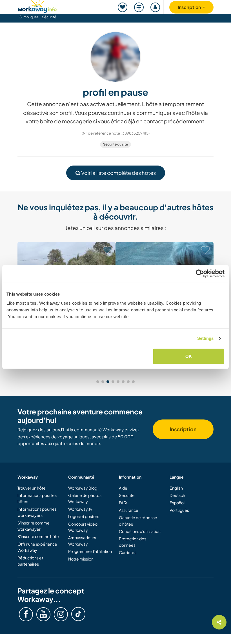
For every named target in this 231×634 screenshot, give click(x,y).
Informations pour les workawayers (37, 512)
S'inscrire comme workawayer (33, 526)
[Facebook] (26, 614)
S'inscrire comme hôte (38, 536)
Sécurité (49, 17)
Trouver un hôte (31, 487)
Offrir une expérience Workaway (37, 547)
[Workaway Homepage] (37, 5)
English (176, 487)
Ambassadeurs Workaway (82, 540)
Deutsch (177, 495)
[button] (97, 381)
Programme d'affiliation (90, 551)
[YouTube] (43, 614)
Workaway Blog (82, 487)
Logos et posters (83, 516)
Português (179, 510)
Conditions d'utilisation (140, 531)
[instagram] (61, 614)
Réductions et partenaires (30, 560)
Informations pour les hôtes (37, 498)
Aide (123, 487)
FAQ (123, 502)
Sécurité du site (115, 144)
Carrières (127, 552)
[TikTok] (78, 614)
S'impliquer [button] (28, 17)
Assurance (128, 510)
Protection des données (132, 541)
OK (188, 356)
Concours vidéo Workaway (82, 527)
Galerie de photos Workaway (84, 498)
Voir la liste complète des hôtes (118, 172)
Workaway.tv (80, 509)
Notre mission (81, 558)
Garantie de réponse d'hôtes (138, 520)
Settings (205, 338)
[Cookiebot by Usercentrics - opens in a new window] (200, 273)
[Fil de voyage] (139, 7)
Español (177, 502)
